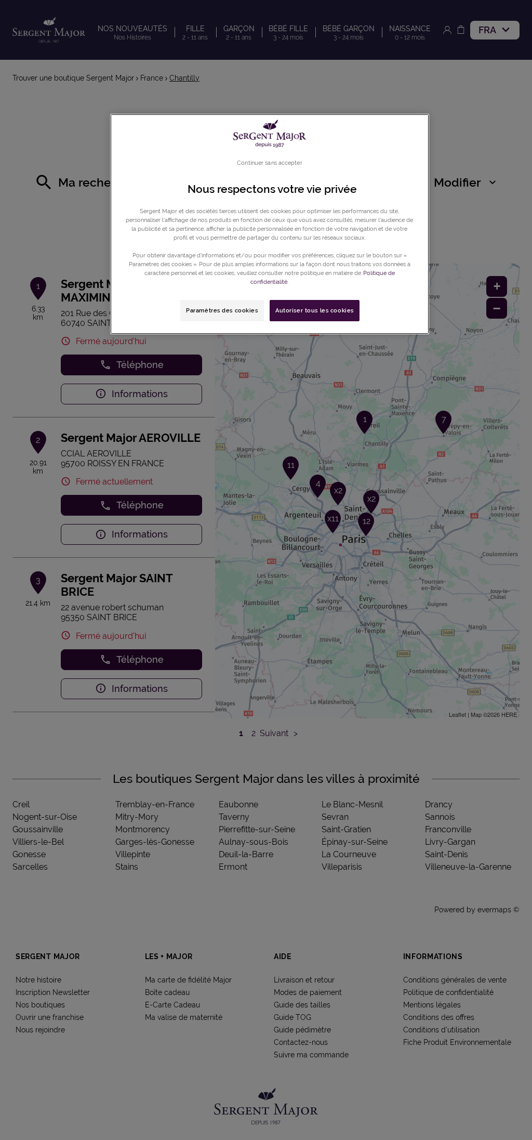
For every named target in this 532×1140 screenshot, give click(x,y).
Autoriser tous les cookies (314, 310)
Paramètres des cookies (222, 310)
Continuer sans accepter (269, 163)
